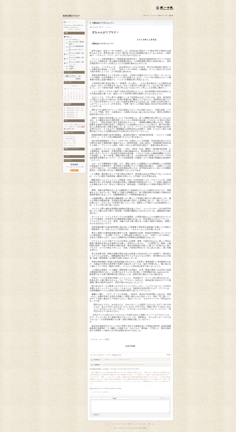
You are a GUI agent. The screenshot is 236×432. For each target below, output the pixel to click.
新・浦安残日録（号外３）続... (74, 108)
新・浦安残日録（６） (71, 117)
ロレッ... (66, 153)
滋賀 (75, 124)
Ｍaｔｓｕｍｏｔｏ (120, 428)
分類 (66, 33)
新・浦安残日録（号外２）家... (74, 110)
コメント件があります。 (114, 355)
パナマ (66, 127)
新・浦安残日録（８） (71, 112)
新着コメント (69, 132)
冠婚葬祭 (68, 129)
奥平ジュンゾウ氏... (70, 143)
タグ (166, 15)
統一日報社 (143, 428)
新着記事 (67, 104)
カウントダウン (69, 124)
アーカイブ (68, 72)
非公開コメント (165, 398)
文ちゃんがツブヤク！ (97, 27)
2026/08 (74, 86)
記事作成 (78, 29)
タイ (74, 127)
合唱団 (79, 127)
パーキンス (81, 124)
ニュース (153, 15)
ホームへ (146, 15)
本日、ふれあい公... (70, 145)
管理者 (70, 29)
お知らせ (160, 15)
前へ (107, 424)
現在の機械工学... (70, 138)
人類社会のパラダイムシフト (103, 23)
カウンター (68, 160)
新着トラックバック (71, 149)
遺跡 (73, 129)
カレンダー (68, 82)
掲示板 (171, 15)
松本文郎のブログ (71, 16)
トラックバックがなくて (97, 355)
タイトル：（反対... (70, 141)
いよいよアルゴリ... (70, 136)
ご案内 (71, 127)
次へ (153, 424)
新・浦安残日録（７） (71, 115)
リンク (66, 156)
